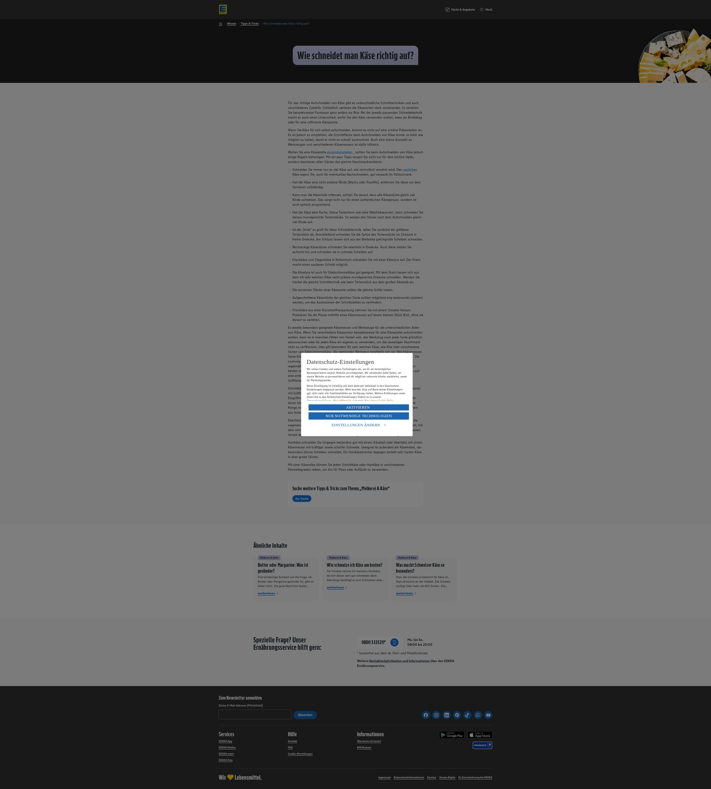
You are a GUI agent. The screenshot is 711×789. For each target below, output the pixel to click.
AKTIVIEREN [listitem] (358, 407)
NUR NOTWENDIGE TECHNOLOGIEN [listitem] (359, 416)
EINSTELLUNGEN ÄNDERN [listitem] (356, 425)
